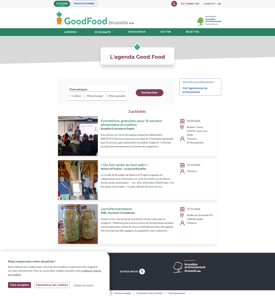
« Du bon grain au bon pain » (124, 165)
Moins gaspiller (117, 95)
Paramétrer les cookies (52, 285)
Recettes (192, 32)
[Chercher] (174, 4)
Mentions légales (122, 293)
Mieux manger (95, 95)
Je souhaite (103, 32)
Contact (210, 3)
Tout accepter (19, 285)
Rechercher (150, 92)
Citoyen (62, 3)
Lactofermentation (116, 209)
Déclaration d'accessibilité (149, 293)
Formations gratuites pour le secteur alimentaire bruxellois (131, 123)
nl (219, 3)
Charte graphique (176, 293)
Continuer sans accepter (83, 285)
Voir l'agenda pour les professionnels (195, 90)
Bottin (166, 32)
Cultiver (76, 95)
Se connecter (190, 3)
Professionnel (84, 3)
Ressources (137, 32)
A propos (70, 32)
